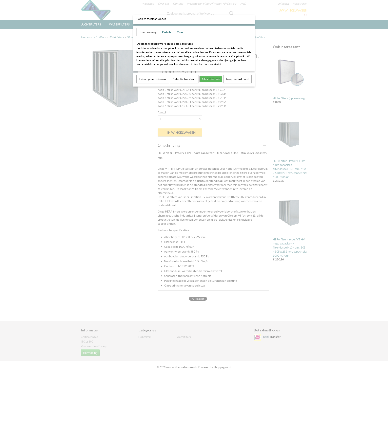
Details (166, 32)
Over (180, 32)
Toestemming (148, 32)
